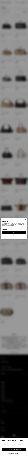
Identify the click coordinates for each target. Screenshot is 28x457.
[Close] (14, 435)
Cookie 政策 (5, 229)
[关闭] (25, 219)
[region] (14, 228)
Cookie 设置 (14, 235)
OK (14, 232)
